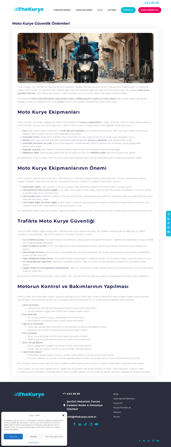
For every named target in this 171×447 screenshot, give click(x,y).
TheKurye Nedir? (62, 10)
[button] (63, 415)
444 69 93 (151, 2)
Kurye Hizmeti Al (150, 10)
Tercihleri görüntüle (54, 436)
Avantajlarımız (84, 10)
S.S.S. (100, 10)
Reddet (33, 436)
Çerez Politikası (33, 442)
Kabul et (13, 436)
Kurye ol (128, 10)
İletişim (112, 10)
